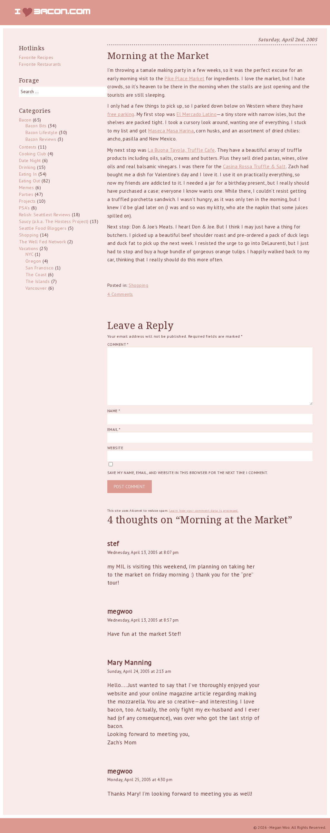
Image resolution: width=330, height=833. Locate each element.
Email (113, 429)
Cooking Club (32, 154)
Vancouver (36, 288)
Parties (26, 194)
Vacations (28, 248)
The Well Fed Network (42, 242)
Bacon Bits (36, 126)
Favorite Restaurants (40, 64)
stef (113, 543)
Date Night (30, 160)
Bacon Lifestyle (41, 132)
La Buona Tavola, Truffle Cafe (181, 150)
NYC (29, 254)
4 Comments (120, 294)
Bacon (25, 120)
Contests (28, 147)
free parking (120, 114)
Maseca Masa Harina (171, 131)
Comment (118, 344)
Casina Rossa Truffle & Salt (254, 166)
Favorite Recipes (36, 57)
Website (115, 447)
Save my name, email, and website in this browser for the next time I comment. (187, 472)
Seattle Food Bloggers (43, 228)
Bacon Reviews (40, 139)
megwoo (120, 611)
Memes (26, 187)
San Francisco (39, 268)
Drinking (27, 167)
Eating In (28, 174)
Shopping (138, 285)
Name (113, 410)
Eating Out (29, 181)
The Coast (36, 274)
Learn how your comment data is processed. (203, 511)
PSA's (24, 208)
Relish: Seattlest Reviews (45, 215)
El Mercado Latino (197, 114)
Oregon (33, 261)
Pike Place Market (185, 78)
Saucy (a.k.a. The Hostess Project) (54, 221)
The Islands (37, 281)
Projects (27, 201)
